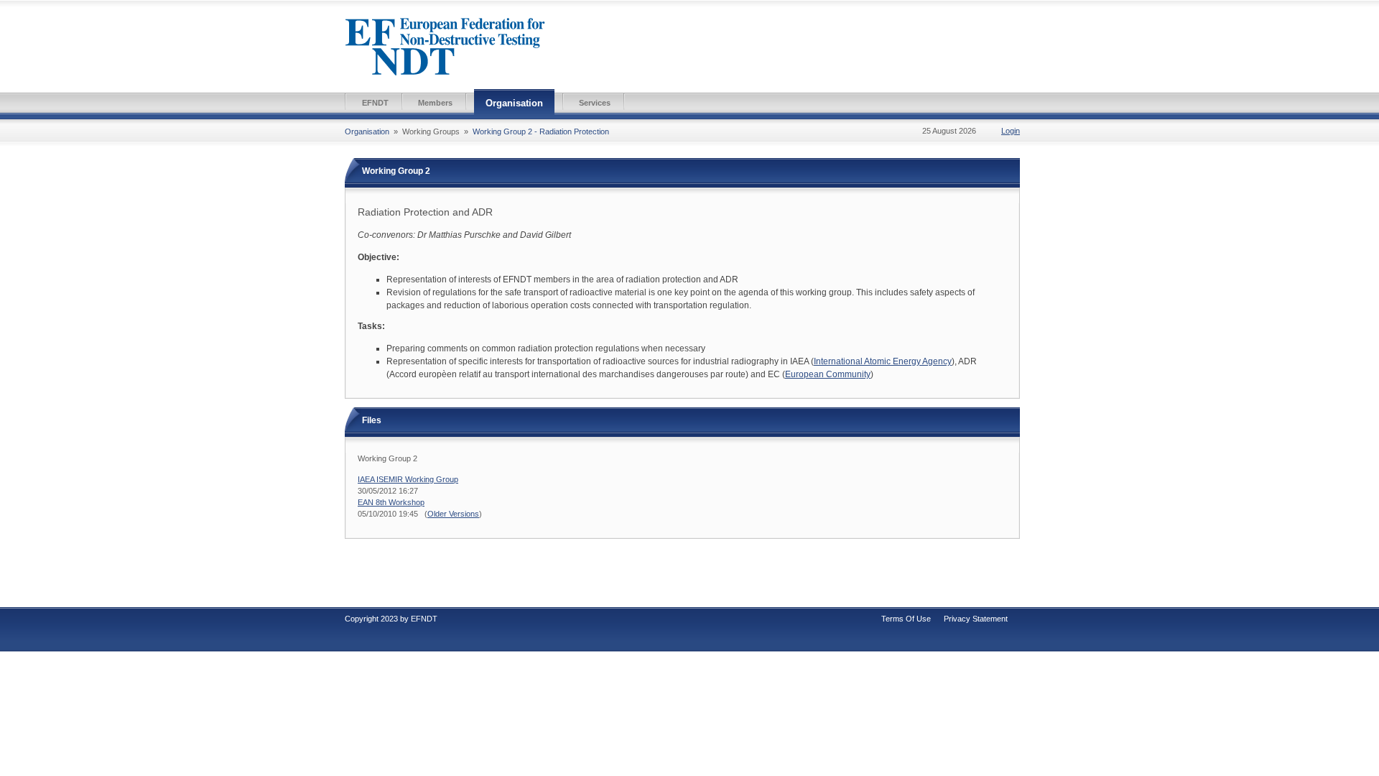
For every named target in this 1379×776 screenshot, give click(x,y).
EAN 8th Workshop (391, 502)
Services (594, 102)
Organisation (514, 103)
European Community (827, 374)
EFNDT (375, 102)
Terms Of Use (906, 618)
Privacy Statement (976, 618)
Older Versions (453, 513)
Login (1010, 130)
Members (435, 102)
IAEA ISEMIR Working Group (408, 479)
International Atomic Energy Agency (883, 361)
